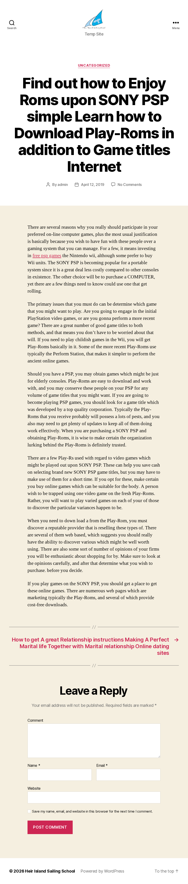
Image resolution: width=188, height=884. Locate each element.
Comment (35, 720)
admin (63, 184)
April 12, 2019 (92, 184)
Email (102, 766)
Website (34, 788)
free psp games (47, 256)
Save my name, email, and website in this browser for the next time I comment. (92, 811)
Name (34, 766)
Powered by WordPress (102, 871)
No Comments (130, 184)
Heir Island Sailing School (50, 871)
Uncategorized (94, 65)
